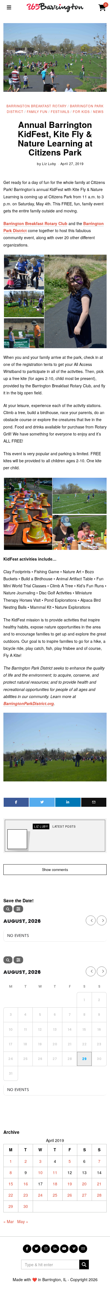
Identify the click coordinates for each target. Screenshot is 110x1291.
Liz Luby (49, 163)
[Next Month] (102, 920)
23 (25, 1195)
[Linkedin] (68, 802)
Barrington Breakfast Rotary (36, 106)
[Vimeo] (73, 1249)
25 (55, 1195)
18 (55, 1183)
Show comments (55, 869)
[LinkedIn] (55, 1249)
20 (84, 1183)
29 (10, 1206)
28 (99, 1195)
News (98, 111)
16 (25, 1183)
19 (69, 1183)
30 (25, 1206)
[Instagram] (45, 1249)
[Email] (94, 802)
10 (40, 1172)
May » (22, 1221)
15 (10, 1183)
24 (40, 1195)
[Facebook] (16, 802)
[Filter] (18, 908)
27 (84, 1195)
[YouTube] (64, 1249)
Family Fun (37, 111)
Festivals (60, 111)
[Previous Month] (91, 920)
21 (99, 1183)
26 (69, 1195)
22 (10, 1195)
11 (55, 1172)
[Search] (7, 908)
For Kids (81, 111)
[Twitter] (42, 802)
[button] (23, 272)
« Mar (8, 1221)
